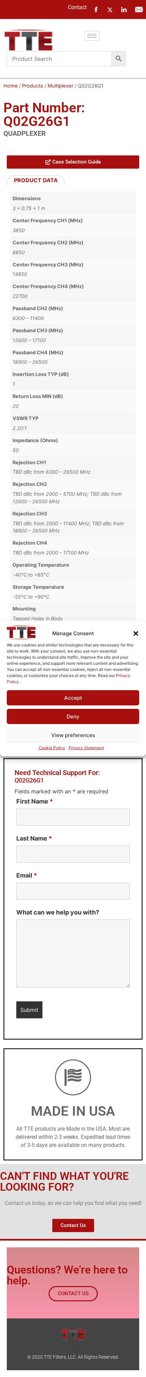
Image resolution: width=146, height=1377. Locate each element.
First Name (34, 801)
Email (26, 875)
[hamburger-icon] (91, 36)
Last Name (34, 838)
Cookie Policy (52, 747)
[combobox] (59, 58)
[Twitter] (110, 9)
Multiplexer (60, 86)
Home (10, 86)
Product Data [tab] (36, 180)
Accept (73, 698)
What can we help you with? (57, 912)
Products (32, 86)
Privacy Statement (86, 747)
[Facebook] (96, 9)
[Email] (139, 9)
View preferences (73, 735)
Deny (73, 716)
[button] (135, 633)
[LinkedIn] (124, 9)
